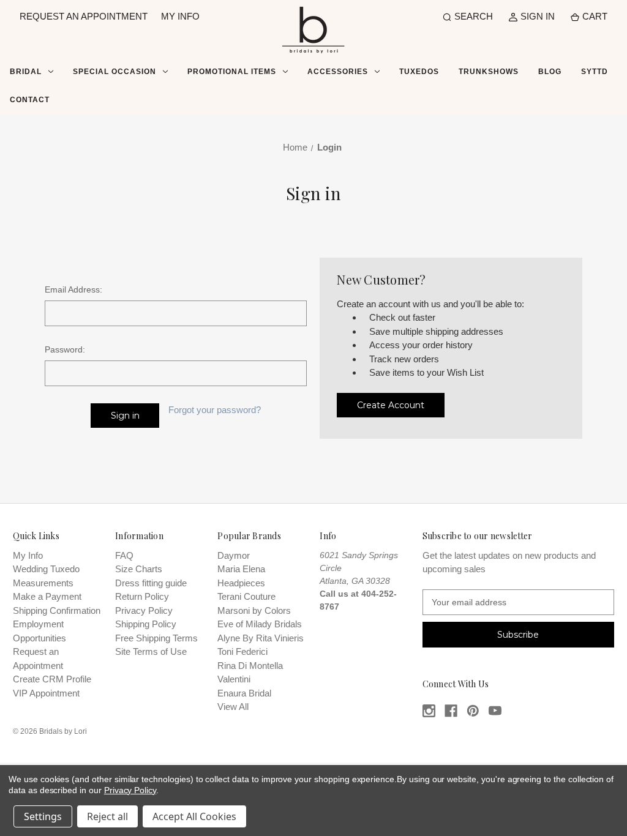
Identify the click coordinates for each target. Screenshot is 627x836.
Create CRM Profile (52, 679)
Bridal (26, 71)
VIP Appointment (46, 693)
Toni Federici (242, 651)
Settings (43, 816)
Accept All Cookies (194, 816)
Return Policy (142, 596)
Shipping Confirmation (56, 610)
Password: (65, 349)
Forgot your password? (214, 410)
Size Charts (138, 569)
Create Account (390, 405)
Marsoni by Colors (254, 610)
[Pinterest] (473, 710)
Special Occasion (114, 71)
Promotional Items (231, 71)
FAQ (124, 555)
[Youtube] (495, 710)
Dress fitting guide (151, 583)
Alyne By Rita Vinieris (260, 638)
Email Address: (73, 289)
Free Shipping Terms (156, 638)
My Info (28, 555)
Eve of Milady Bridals (259, 624)
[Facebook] (451, 710)
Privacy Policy (144, 610)
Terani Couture (246, 596)
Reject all (107, 816)
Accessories (337, 71)
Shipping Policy (145, 624)
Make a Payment (47, 596)
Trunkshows (489, 71)
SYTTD (594, 71)
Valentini (233, 679)
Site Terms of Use (151, 651)
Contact (30, 99)
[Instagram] (428, 710)
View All (233, 706)
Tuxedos (419, 71)
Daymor (233, 555)
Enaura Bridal (244, 693)
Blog (549, 71)
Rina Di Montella (250, 665)
